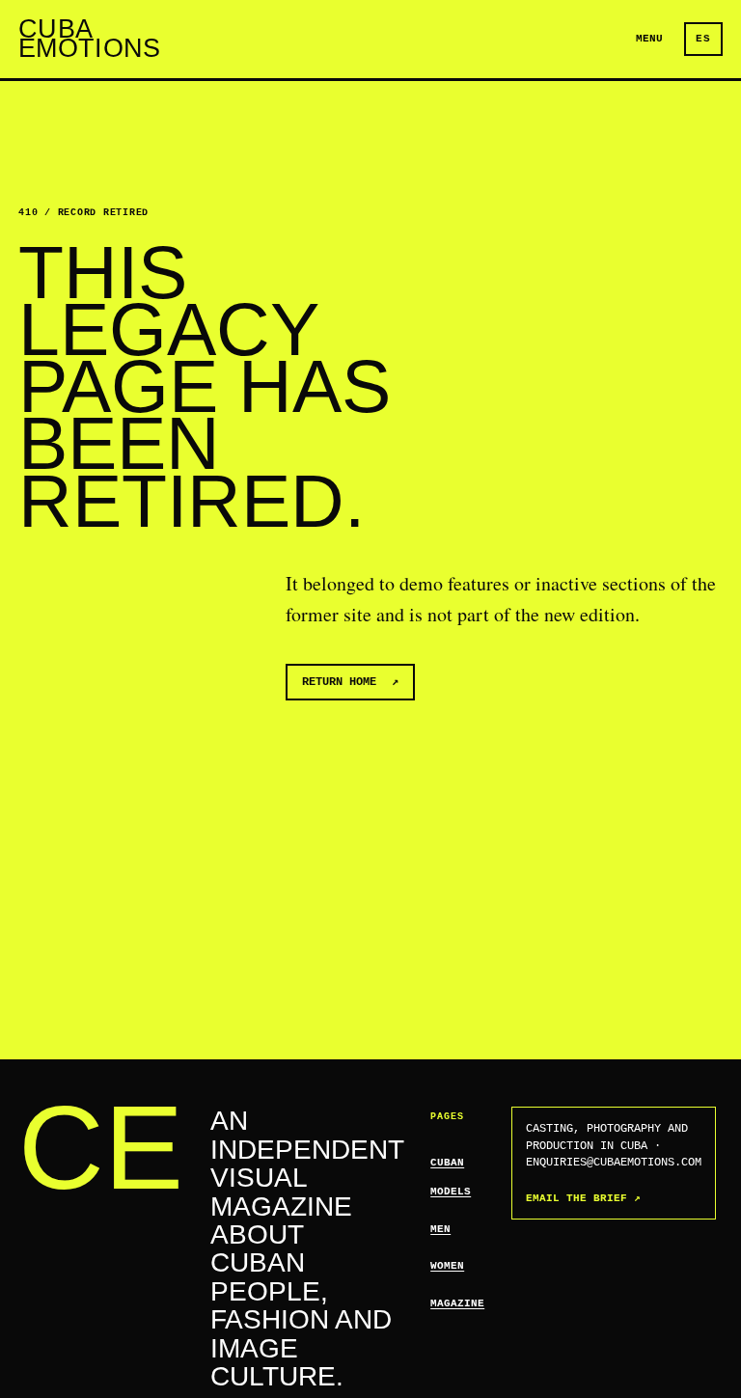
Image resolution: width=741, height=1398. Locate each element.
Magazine (457, 1303)
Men (440, 1229)
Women (447, 1266)
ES (703, 38)
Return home (350, 682)
